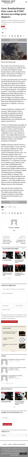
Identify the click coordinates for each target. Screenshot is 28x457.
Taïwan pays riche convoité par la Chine (7, 241)
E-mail (5, 417)
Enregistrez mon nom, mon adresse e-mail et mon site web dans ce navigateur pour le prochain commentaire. (14, 316)
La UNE (3, 26)
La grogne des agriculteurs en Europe (20, 241)
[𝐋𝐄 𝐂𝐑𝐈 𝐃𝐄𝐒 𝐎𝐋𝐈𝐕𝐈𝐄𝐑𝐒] (8, 255)
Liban (4, 252)
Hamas (10, 206)
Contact (10, 444)
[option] (14, 340)
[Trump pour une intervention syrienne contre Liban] (20, 268)
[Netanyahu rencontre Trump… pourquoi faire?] (8, 268)
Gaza (6, 206)
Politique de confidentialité (19, 444)
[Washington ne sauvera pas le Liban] (4, 362)
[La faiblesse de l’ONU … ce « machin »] (22, 339)
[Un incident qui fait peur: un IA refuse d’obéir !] (20, 255)
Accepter (23, 453)
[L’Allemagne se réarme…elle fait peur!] (22, 346)
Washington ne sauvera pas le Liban (17, 359)
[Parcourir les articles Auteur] (14, 222)
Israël (14, 206)
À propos (5, 444)
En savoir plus (14, 455)
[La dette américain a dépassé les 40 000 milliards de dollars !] (22, 333)
